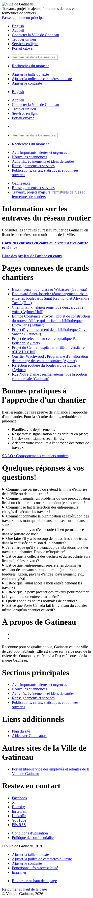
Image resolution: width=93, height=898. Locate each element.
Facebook (19, 798)
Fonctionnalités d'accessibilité (35, 868)
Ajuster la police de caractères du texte (42, 79)
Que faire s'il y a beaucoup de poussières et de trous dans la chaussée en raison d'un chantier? (44, 540)
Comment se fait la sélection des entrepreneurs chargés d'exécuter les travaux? (40, 509)
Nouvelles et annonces (29, 157)
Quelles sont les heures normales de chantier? (41, 601)
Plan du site (21, 731)
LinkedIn (19, 816)
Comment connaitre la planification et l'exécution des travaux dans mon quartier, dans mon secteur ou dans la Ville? (45, 520)
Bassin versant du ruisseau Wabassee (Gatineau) (49, 289)
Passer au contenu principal (23, 17)
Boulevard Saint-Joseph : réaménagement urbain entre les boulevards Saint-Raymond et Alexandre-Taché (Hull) (51, 298)
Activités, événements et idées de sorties (43, 161)
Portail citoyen (23, 48)
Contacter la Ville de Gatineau (35, 35)
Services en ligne (25, 44)
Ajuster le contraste (27, 83)
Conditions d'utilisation (30, 833)
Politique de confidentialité (33, 837)
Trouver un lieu (24, 39)
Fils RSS (19, 825)
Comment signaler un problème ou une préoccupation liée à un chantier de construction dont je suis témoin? (46, 500)
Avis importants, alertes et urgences (39, 152)
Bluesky (18, 807)
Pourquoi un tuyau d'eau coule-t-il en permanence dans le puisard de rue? (43, 531)
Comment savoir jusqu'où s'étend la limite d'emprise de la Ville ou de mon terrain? (44, 491)
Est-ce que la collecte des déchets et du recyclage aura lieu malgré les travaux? (46, 558)
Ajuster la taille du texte (30, 74)
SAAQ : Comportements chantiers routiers (35, 456)
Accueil (18, 30)
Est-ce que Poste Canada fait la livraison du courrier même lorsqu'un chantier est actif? (44, 607)
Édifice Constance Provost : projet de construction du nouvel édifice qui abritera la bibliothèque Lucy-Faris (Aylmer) (51, 320)
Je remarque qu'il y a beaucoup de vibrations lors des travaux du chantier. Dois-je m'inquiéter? (45, 549)
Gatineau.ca (21, 183)
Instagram (19, 811)
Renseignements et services (33, 166)
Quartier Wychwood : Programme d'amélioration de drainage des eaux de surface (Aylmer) (50, 358)
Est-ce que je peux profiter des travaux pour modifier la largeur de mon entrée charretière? (45, 594)
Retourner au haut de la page (34, 881)
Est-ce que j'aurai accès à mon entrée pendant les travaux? (42, 585)
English (18, 26)
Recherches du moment (30, 66)
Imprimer (19, 872)
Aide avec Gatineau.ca (29, 736)
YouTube (19, 820)
